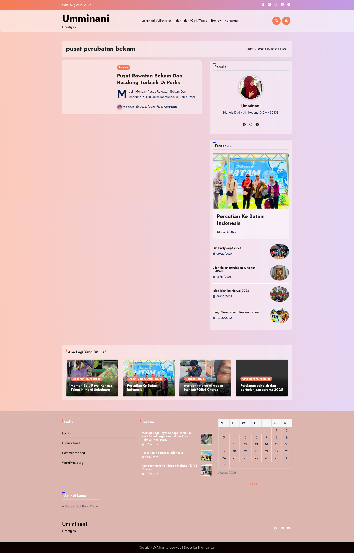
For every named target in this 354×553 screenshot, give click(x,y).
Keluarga (231, 20)
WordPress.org (72, 463)
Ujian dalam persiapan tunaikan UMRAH (234, 269)
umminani (128, 106)
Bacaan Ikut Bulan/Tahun (82, 506)
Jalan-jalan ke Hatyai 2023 (231, 291)
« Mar (253, 484)
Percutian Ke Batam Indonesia (241, 219)
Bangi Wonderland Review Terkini (236, 312)
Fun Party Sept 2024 (227, 248)
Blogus (188, 547)
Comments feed (73, 453)
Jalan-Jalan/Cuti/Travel (191, 20)
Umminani (86, 18)
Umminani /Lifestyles (156, 20)
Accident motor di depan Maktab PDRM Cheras (203, 387)
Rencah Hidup (195, 378)
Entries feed (71, 443)
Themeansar (206, 547)
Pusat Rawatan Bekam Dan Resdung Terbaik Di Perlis (149, 79)
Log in (66, 433)
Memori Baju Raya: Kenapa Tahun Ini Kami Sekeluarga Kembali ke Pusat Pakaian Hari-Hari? (91, 391)
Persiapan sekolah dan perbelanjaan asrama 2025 (261, 387)
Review (216, 20)
